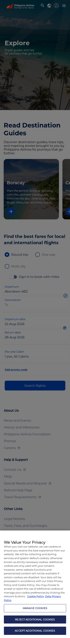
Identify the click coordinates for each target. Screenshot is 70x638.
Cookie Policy (35, 596)
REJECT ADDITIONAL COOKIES (35, 619)
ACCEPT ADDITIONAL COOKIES (35, 630)
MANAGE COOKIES (35, 608)
